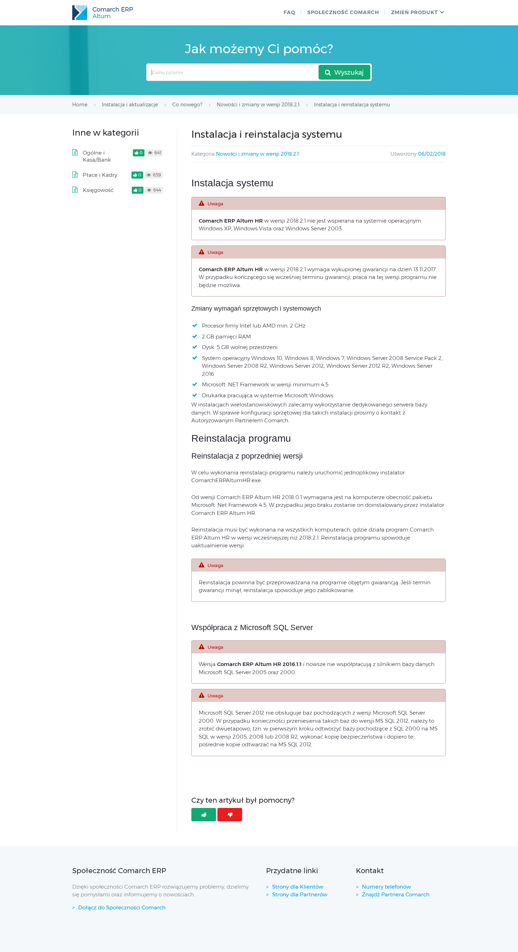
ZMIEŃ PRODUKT (414, 12)
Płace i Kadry (100, 175)
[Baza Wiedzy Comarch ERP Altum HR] (102, 12)
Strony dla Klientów (297, 886)
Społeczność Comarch (343, 12)
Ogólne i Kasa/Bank (97, 156)
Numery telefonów (386, 886)
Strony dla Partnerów (299, 894)
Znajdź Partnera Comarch (396, 894)
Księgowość (98, 190)
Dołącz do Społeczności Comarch (122, 907)
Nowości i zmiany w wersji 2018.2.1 (257, 154)
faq (289, 12)
